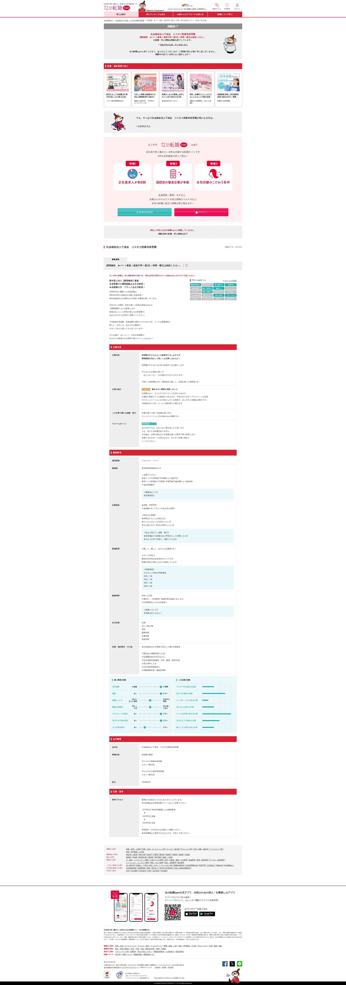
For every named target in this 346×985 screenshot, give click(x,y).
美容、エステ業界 (156, 863)
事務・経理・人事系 (133, 849)
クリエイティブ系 (215, 849)
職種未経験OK (179, 865)
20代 (128, 871)
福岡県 (168, 855)
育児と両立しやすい (151, 865)
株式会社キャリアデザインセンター (125, 967)
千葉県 (155, 855)
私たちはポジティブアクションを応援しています (169, 978)
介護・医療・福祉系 (200, 849)
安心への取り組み (121, 965)
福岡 (157, 949)
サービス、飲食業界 (216, 860)
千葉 (137, 949)
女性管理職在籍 (191, 865)
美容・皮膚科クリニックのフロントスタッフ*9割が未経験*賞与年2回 (201, 95)
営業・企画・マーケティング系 (153, 849)
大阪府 (134, 855)
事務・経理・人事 (170, 946)
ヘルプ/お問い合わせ (177, 965)
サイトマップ (178, 9)
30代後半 (164, 871)
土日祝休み (211, 865)
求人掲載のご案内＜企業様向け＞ (195, 9)
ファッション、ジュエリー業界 (137, 863)
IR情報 (164, 967)
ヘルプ (170, 9)
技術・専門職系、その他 (135, 852)
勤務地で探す (109, 949)
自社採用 (170, 967)
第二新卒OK (130, 865)
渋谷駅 (134, 857)
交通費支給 (141, 868)
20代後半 (134, 871)
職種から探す (109, 946)
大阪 (142, 949)
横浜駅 (150, 857)
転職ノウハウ (109, 954)
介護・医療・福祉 (215, 946)
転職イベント (127, 954)
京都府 (181, 855)
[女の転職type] (108, 967)
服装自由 (219, 865)
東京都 (128, 855)
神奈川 (122, 949)
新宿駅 (128, 857)
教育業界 (181, 863)
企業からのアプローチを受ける (190, 14)
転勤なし (139, 865)
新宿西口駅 (143, 857)
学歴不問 (202, 865)
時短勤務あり (229, 865)
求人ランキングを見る (155, 14)
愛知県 (161, 855)
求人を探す (121, 14)
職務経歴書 (138, 954)
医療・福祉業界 (202, 860)
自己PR (118, 954)
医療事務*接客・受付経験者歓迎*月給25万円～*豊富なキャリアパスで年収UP (228, 95)
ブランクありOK (166, 865)
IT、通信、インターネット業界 (137, 860)
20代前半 (142, 871)
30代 (149, 871)
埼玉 (132, 949)
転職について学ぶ (225, 14)
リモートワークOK (122, 951)
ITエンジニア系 (186, 849)
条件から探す (109, 951)
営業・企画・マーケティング (125, 946)
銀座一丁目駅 (167, 857)
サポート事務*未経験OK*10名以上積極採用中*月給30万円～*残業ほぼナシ (145, 95)
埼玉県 (149, 855)
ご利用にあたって (109, 965)
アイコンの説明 (231, 281)
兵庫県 (174, 855)
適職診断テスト (149, 954)
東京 (116, 949)
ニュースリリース (164, 965)
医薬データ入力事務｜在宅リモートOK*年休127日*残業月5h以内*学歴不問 (173, 95)
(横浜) (127, 949)
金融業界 (192, 860)
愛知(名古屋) (150, 949)
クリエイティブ (156, 946)
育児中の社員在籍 (166, 868)
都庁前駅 (158, 857)
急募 (148, 868)
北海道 (187, 855)
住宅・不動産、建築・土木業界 (175, 860)
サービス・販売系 (172, 849)
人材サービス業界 (156, 860)
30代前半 (156, 871)
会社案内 (157, 967)
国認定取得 (180, 951)
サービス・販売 (143, 946)
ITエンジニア (202, 946)
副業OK (133, 951)
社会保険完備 (131, 868)
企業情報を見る (144, 126)
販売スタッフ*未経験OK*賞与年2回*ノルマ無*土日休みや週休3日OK (117, 95)
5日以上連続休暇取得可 (182, 868)
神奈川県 (142, 855)
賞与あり (155, 868)
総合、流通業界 (170, 863)
